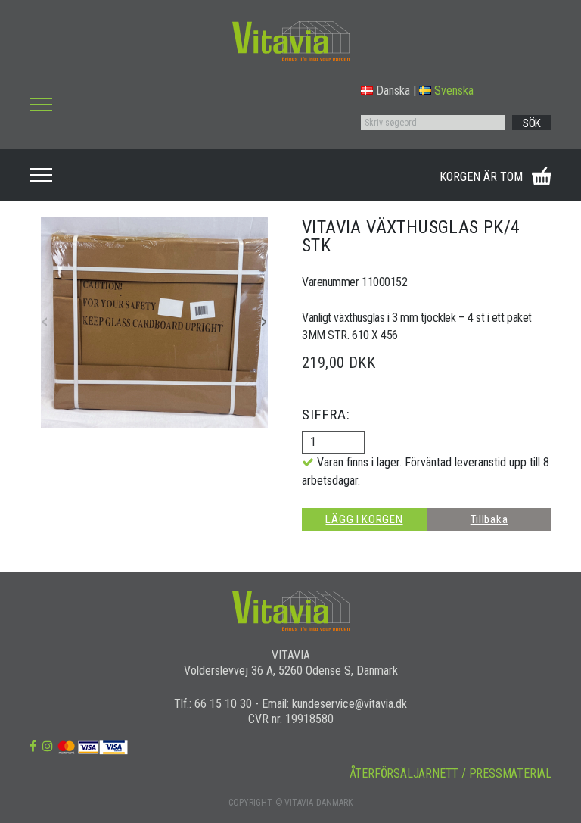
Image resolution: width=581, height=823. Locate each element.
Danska (393, 90)
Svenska (454, 90)
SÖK (532, 123)
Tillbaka (489, 519)
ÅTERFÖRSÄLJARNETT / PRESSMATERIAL (450, 773)
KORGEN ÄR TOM (481, 177)
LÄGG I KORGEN (363, 519)
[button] (264, 322)
